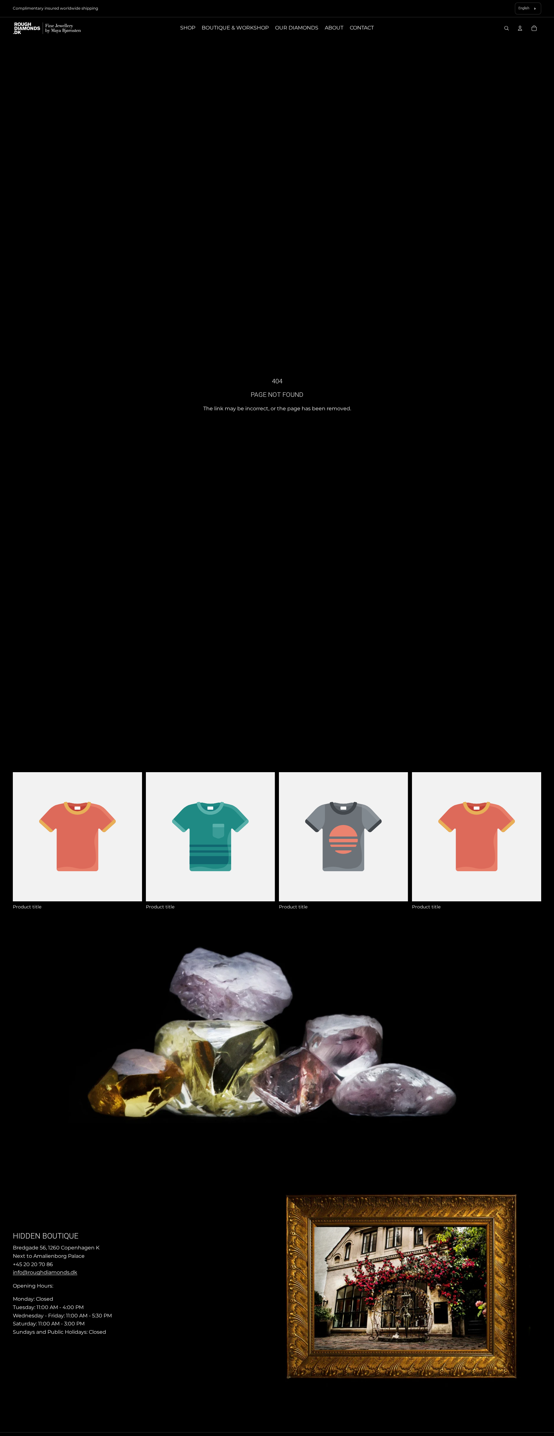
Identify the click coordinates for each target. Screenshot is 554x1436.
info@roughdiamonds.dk (45, 1272)
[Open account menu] (520, 28)
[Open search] (506, 28)
